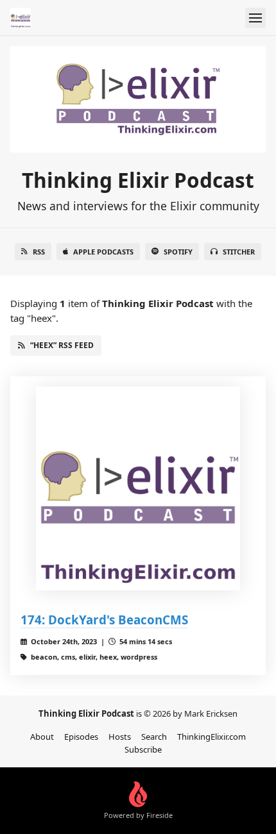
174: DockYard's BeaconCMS (104, 620)
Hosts (119, 736)
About (42, 736)
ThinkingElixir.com (211, 736)
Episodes (81, 736)
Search (154, 736)
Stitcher (239, 251)
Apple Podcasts (103, 251)
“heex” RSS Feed (62, 345)
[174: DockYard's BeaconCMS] (138, 488)
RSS (39, 251)
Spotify (178, 251)
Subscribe (143, 749)
